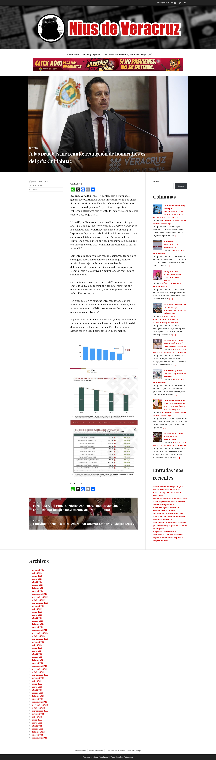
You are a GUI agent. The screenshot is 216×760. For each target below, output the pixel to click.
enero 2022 (37, 734)
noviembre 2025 (40, 596)
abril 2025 (37, 617)
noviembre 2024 (40, 632)
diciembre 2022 (39, 701)
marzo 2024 (37, 656)
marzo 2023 (37, 692)
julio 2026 (37, 572)
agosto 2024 (38, 641)
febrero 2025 (38, 623)
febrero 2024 (38, 659)
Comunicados (72, 54)
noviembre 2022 (40, 704)
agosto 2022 (38, 713)
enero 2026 (37, 590)
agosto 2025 (38, 605)
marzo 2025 (37, 620)
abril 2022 (37, 725)
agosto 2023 (38, 677)
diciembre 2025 (39, 593)
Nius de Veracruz (40, 182)
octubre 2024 (38, 635)
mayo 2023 (37, 686)
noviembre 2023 (40, 668)
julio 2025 (37, 608)
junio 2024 (37, 647)
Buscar (156, 181)
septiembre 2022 (40, 710)
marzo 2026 (37, 584)
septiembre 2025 (40, 602)
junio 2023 (37, 683)
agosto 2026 (38, 570)
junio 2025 (37, 611)
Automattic (128, 757)
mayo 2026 (37, 578)
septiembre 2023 (40, 674)
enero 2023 (37, 698)
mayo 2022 (37, 722)
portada (34, 189)
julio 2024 (37, 644)
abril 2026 (37, 581)
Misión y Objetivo (91, 54)
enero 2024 (37, 662)
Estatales (33, 148)
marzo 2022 (37, 728)
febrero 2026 (38, 587)
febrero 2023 (38, 695)
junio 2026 (37, 575)
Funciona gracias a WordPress (95, 757)
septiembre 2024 (40, 638)
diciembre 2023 (39, 665)
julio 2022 (37, 716)
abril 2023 (37, 689)
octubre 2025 (38, 599)
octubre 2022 (38, 707)
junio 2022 (37, 719)
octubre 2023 (38, 671)
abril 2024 (37, 653)
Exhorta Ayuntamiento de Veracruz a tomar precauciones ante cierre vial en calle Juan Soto (170, 501)
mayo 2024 (37, 650)
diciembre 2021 (39, 737)
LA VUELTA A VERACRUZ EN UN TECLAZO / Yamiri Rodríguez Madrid (168, 319)
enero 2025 (37, 626)
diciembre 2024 (39, 629)
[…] (176, 235)
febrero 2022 (38, 731)
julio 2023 (37, 680)
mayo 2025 (37, 614)
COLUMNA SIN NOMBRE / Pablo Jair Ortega (125, 54)
